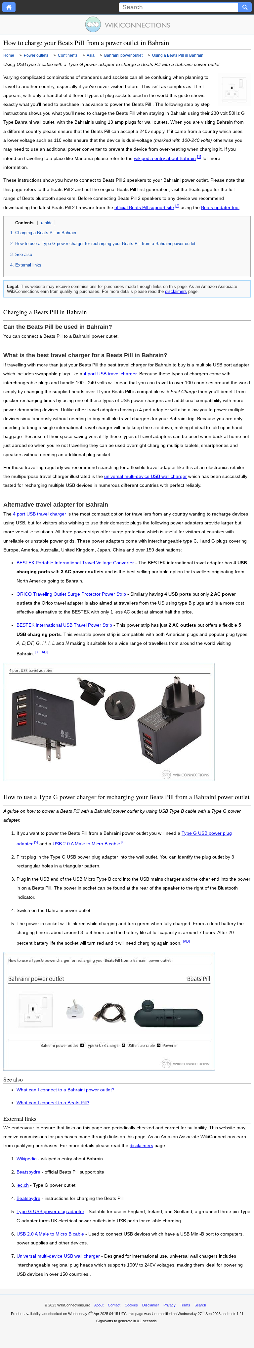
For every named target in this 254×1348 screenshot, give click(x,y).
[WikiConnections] (127, 24)
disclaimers (176, 291)
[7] (37, 652)
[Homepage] (9, 7)
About (99, 1305)
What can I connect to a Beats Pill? (53, 1102)
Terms (185, 1305)
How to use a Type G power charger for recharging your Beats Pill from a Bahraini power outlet (105, 243)
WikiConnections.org (73, 1305)
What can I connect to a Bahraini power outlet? (65, 1089)
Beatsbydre (28, 1172)
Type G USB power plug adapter (50, 1211)
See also (23, 254)
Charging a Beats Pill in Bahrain (45, 232)
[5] (36, 842)
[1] (199, 157)
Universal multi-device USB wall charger (58, 1256)
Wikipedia (27, 1159)
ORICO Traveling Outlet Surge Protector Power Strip (71, 594)
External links (28, 265)
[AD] (44, 652)
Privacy (169, 1305)
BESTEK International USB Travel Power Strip (64, 625)
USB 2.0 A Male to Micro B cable (86, 843)
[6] (123, 842)
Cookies (131, 1305)
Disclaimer (150, 1305)
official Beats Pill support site (144, 207)
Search (200, 1305)
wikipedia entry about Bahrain (165, 158)
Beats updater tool (220, 207)
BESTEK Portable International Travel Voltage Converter (75, 562)
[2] (177, 206)
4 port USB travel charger (110, 373)
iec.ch (23, 1185)
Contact (114, 1305)
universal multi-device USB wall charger (145, 476)
